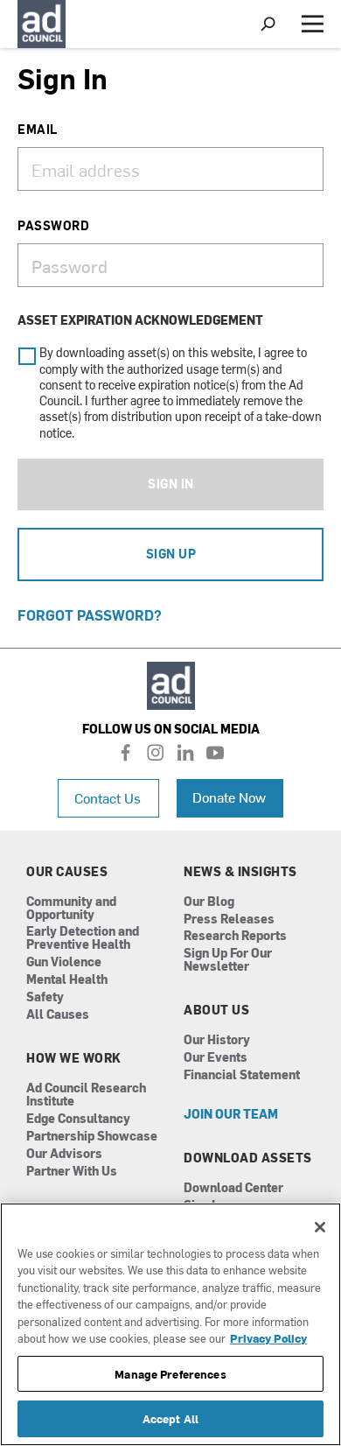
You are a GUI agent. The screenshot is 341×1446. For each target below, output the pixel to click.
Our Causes (67, 872)
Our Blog (209, 902)
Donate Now (229, 796)
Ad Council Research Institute (86, 1095)
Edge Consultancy (78, 1119)
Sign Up (171, 553)
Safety (45, 997)
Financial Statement (242, 1075)
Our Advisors (64, 1154)
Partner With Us (71, 1171)
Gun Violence (63, 962)
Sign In (170, 483)
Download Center (233, 1188)
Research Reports (235, 936)
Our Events (215, 1057)
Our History (217, 1040)
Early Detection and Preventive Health (82, 938)
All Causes (57, 1014)
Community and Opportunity (71, 908)
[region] (170, 1324)
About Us (216, 1010)
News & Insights (240, 872)
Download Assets (248, 1158)
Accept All (170, 1418)
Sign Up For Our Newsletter (228, 960)
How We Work (74, 1058)
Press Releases (229, 919)
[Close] (320, 1227)
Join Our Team (231, 1114)
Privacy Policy (268, 1337)
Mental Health (67, 979)
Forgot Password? (89, 614)
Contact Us (107, 797)
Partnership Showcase (91, 1136)
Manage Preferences (170, 1373)
